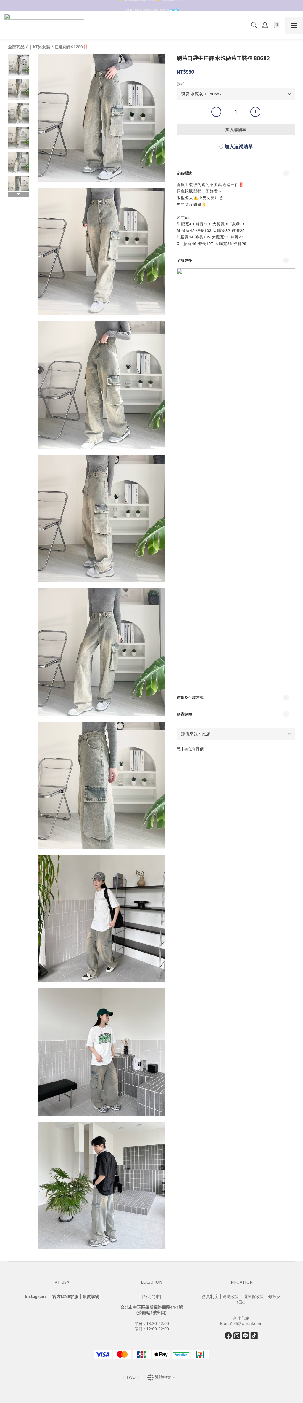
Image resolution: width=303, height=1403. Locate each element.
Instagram (35, 1296)
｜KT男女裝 (39, 47)
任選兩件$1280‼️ (71, 47)
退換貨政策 (253, 1296)
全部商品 (16, 47)
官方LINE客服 (65, 1296)
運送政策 (231, 1296)
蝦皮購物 (91, 1296)
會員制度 (210, 1296)
